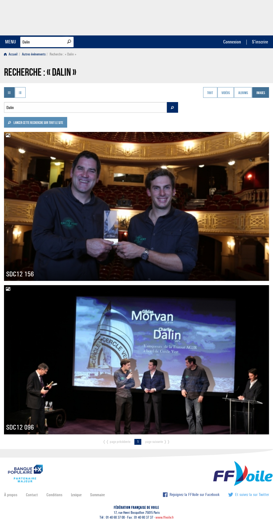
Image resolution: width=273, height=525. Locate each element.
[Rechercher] (69, 41)
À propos (10, 494)
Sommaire (97, 494)
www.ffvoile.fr (164, 517)
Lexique (76, 494)
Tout (210, 93)
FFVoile (235, 17)
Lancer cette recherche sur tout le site (38, 123)
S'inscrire (260, 42)
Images (260, 93)
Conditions (54, 494)
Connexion (232, 42)
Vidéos (226, 93)
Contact (32, 494)
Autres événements (34, 54)
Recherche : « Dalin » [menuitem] (63, 54)
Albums (243, 93)
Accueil (13, 54)
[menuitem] (12, 54)
